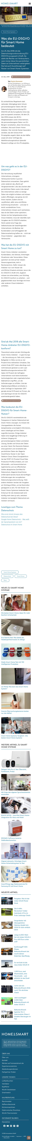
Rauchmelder (7, 1101)
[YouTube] (7, 1126)
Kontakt (5, 1060)
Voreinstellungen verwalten (8, 1136)
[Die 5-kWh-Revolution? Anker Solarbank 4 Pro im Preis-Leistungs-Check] (7, 912)
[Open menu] (29, 4)
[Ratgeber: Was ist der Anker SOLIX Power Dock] (7, 901)
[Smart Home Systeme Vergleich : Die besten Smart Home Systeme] (16, 725)
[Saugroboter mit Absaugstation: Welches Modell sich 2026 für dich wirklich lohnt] (7, 925)
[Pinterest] (11, 1126)
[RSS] (17, 1126)
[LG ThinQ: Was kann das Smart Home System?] (16, 676)
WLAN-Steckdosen (9, 1089)
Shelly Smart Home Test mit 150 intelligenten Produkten (12, 663)
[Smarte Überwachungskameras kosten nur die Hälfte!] (16, 701)
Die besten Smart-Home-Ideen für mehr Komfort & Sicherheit (15, 614)
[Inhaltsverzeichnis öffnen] (29, 1138)
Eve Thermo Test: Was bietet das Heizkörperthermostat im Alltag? (13, 638)
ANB (25, 1136)
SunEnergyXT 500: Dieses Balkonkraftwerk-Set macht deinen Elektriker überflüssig (21, 951)
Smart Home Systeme (9, 32)
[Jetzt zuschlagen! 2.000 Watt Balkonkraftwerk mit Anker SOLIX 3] (7, 1001)
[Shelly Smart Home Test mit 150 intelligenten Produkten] (16, 651)
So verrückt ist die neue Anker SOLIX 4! (21, 963)
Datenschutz (7, 576)
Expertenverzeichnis (9, 1066)
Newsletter (6, 1122)
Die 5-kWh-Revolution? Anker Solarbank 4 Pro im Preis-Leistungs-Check (22, 911)
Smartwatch (6, 1092)
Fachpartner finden (9, 1072)
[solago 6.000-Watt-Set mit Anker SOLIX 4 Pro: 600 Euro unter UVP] (7, 938)
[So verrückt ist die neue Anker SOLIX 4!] (7, 963)
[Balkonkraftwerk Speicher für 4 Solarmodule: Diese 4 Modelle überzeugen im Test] (7, 1014)
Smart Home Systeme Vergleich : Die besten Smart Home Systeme (14, 737)
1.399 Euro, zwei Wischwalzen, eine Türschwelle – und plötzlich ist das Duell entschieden (21, 976)
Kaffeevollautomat (8, 1104)
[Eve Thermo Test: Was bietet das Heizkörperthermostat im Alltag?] (16, 627)
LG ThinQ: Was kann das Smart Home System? (14, 688)
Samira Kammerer (16, 81)
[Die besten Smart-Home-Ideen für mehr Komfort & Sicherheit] (16, 602)
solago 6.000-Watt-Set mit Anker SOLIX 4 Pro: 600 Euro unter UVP (22, 938)
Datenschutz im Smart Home (11, 524)
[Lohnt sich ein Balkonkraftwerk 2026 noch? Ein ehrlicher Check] (7, 989)
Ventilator (5, 1084)
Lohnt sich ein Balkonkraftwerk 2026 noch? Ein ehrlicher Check (22, 989)
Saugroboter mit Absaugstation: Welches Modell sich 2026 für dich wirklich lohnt (22, 925)
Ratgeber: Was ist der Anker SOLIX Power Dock (21, 900)
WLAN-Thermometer (9, 1113)
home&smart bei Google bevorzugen (21, 76)
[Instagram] (14, 1126)
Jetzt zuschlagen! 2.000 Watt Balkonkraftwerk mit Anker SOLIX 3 (21, 1001)
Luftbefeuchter (7, 1081)
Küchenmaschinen (8, 1107)
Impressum (19, 1136)
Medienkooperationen (10, 1069)
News (5, 580)
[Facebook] (4, 1126)
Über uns (5, 1057)
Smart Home (20, 576)
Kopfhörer (5, 1087)
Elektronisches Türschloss (11, 1110)
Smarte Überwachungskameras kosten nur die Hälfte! (15, 712)
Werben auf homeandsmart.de (13, 1063)
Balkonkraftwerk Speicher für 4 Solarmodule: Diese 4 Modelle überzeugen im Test (22, 1014)
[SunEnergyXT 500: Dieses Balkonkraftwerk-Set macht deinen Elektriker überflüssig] (7, 951)
